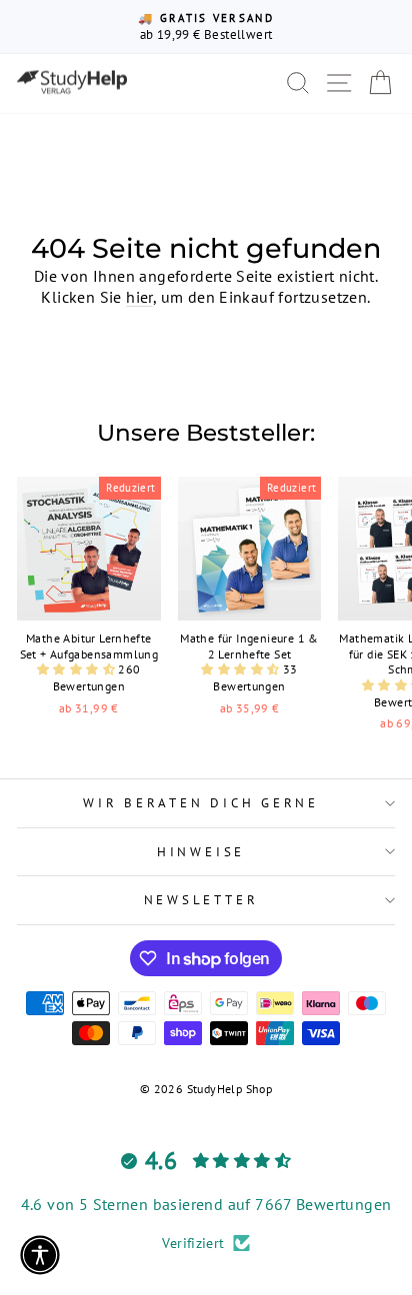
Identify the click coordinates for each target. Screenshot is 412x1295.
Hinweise (201, 851)
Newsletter (201, 899)
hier (139, 297)
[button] (77, 668)
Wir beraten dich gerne (201, 802)
